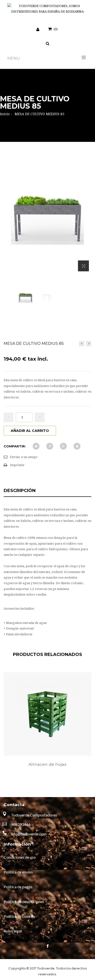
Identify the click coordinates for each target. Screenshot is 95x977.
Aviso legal (13, 931)
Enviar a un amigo (24, 457)
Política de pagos (18, 886)
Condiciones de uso (20, 857)
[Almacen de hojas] (47, 714)
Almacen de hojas (47, 764)
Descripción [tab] (20, 490)
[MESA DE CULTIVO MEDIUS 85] (25, 297)
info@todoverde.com (29, 834)
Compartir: (15, 446)
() (56, 29)
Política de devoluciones (24, 901)
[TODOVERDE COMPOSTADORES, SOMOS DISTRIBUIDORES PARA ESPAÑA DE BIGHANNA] (47, 9)
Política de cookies (19, 916)
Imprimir (17, 465)
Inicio (5, 114)
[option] (47, 724)
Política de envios (18, 872)
